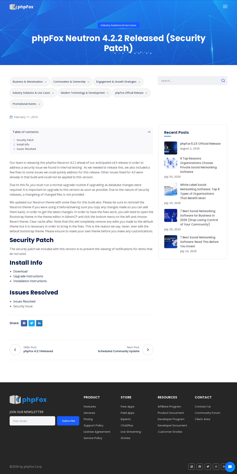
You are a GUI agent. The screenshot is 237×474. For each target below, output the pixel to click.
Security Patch (25, 140)
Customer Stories (170, 432)
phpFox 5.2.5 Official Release (200, 144)
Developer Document (172, 425)
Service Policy (93, 438)
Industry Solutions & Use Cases (118, 25)
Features (90, 406)
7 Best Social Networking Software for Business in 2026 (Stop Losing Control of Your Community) (199, 217)
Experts (126, 419)
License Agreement (97, 432)
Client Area (202, 419)
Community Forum (207, 413)
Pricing (88, 419)
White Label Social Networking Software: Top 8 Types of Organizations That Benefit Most (200, 191)
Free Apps (127, 406)
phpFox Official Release (129, 92)
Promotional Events (24, 104)
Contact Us (203, 406)
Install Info (23, 144)
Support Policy (93, 425)
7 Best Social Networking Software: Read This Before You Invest (199, 241)
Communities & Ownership (69, 81)
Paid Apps (127, 413)
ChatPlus (127, 425)
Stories (125, 438)
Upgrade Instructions (28, 276)
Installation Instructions (30, 281)
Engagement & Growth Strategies (116, 81)
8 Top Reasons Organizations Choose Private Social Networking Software (198, 165)
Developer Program (171, 419)
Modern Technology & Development (83, 92)
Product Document (171, 413)
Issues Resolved (26, 149)
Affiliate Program (169, 406)
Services (89, 413)
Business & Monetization (28, 81)
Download (20, 271)
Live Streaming (131, 432)
